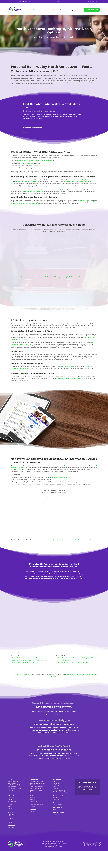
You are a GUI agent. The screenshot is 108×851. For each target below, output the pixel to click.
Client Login (91, 1)
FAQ (54, 781)
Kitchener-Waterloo (36, 805)
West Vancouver (80, 540)
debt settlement (32, 358)
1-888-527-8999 (92, 10)
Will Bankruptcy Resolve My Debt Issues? (25, 662)
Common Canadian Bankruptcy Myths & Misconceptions (30, 660)
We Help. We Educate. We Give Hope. (20, 1)
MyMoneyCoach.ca (59, 790)
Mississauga (34, 801)
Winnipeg (11, 827)
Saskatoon (11, 821)
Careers (10, 792)
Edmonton (11, 814)
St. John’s (56, 814)
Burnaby (72, 540)
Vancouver (11, 798)
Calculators (56, 783)
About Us (62, 10)
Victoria (10, 805)
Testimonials (12, 786)
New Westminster (13, 801)
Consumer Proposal (67, 366)
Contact (77, 10)
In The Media (12, 788)
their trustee (36, 190)
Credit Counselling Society (22, 674)
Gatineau (33, 811)
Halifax (55, 809)
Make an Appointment (67, 589)
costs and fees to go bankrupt (28, 181)
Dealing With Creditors (37, 783)
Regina (10, 822)
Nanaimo (10, 806)
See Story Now (24, 268)
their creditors (45, 190)
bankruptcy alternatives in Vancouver (56, 540)
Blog (71, 10)
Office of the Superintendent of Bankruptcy (67, 190)
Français (59, 1)
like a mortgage (28, 163)
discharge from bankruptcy (34, 191)
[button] (96, 2)
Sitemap (55, 788)
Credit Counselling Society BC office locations (73, 662)
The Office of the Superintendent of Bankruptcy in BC (75, 658)
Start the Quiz (54, 738)
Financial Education (48, 10)
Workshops (56, 785)
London (32, 806)
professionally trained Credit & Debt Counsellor (71, 378)
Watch (84, 266)
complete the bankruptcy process (82, 180)
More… (65, 843)
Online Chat (40, 589)
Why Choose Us (13, 781)
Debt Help (35, 10)
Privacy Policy (47, 841)
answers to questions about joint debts (62, 466)
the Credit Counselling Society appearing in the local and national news (63, 277)
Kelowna (10, 808)
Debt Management (36, 786)
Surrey (10, 803)
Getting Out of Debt (36, 781)
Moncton (55, 798)
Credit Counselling (14, 785)
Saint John (56, 799)
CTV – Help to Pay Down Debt (52, 267)
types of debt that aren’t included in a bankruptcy (34, 160)
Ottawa (32, 798)
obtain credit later (84, 200)
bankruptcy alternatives (60, 477)
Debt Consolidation (36, 788)
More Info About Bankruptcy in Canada (24, 658)
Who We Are (12, 783)
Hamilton (33, 803)
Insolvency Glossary (64, 660)
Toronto (32, 799)
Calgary (10, 816)
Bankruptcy (33, 792)
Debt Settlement (35, 785)
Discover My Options (54, 764)
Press (19, 788)
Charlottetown (57, 804)
